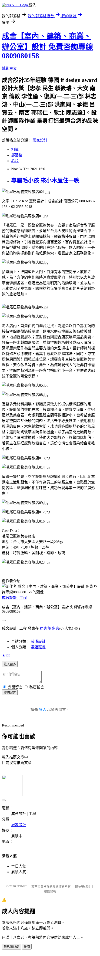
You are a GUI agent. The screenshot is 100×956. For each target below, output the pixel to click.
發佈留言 (10, 692)
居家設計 (40, 140)
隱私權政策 (82, 886)
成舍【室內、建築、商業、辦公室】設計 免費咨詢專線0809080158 (47, 46)
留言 (55, 628)
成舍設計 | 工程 (14, 598)
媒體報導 (38, 647)
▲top (6, 655)
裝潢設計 (38, 641)
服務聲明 (50, 891)
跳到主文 (9, 68)
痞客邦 (45, 628)
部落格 (16, 155)
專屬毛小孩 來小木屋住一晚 (45, 180)
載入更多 (10, 664)
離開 (27, 947)
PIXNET (22, 886)
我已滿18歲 (11, 947)
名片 (15, 161)
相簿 (15, 150)
